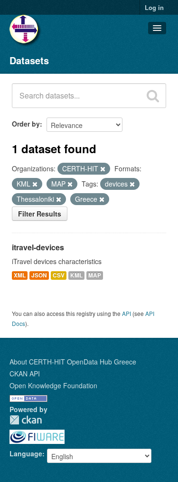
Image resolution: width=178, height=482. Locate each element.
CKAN (25, 420)
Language (25, 453)
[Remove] (102, 169)
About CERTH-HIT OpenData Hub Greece (72, 361)
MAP (94, 275)
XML (20, 275)
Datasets (29, 60)
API (126, 313)
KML (76, 275)
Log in (154, 7)
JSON (39, 275)
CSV (59, 275)
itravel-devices (38, 247)
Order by (26, 123)
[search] (153, 96)
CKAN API (24, 373)
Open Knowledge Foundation (53, 385)
